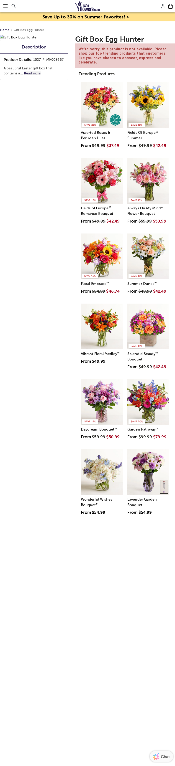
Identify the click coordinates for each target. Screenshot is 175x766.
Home (5, 30)
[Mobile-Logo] (87, 6)
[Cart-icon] (170, 6)
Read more (32, 73)
